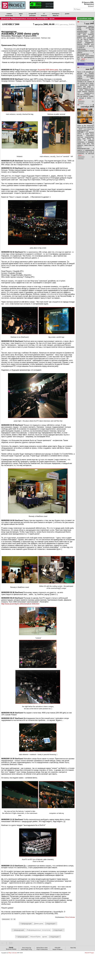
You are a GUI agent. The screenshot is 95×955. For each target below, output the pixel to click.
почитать (44, 15)
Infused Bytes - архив (45, 18)
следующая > (51, 923)
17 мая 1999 (87, 23)
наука (21, 14)
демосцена (32, 15)
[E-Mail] (10, 943)
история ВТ (32, 14)
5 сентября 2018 (87, 106)
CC (44, 14)
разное (67, 14)
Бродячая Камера (11, 949)
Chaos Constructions (42, 949)
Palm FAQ (73, 947)
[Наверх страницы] (6, 943)
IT (20, 15)
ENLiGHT (57, 947)
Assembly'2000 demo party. (48, 70)
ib (14, 919)
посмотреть (55, 14)
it (11, 919)
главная (9, 14)
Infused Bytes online (42, 947)
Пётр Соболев (70, 917)
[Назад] (2, 943)
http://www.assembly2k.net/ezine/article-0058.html (20, 604)
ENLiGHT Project (89, 952)
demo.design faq (26, 947)
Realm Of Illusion (57, 949)
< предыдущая (26, 923)
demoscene (5, 919)
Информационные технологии (23, 18)
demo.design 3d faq (26, 949)
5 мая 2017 (87, 68)
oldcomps (80, 103)
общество (56, 15)
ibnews (82, 60)
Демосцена (5, 18)
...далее (82, 59)
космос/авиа (9, 15)
